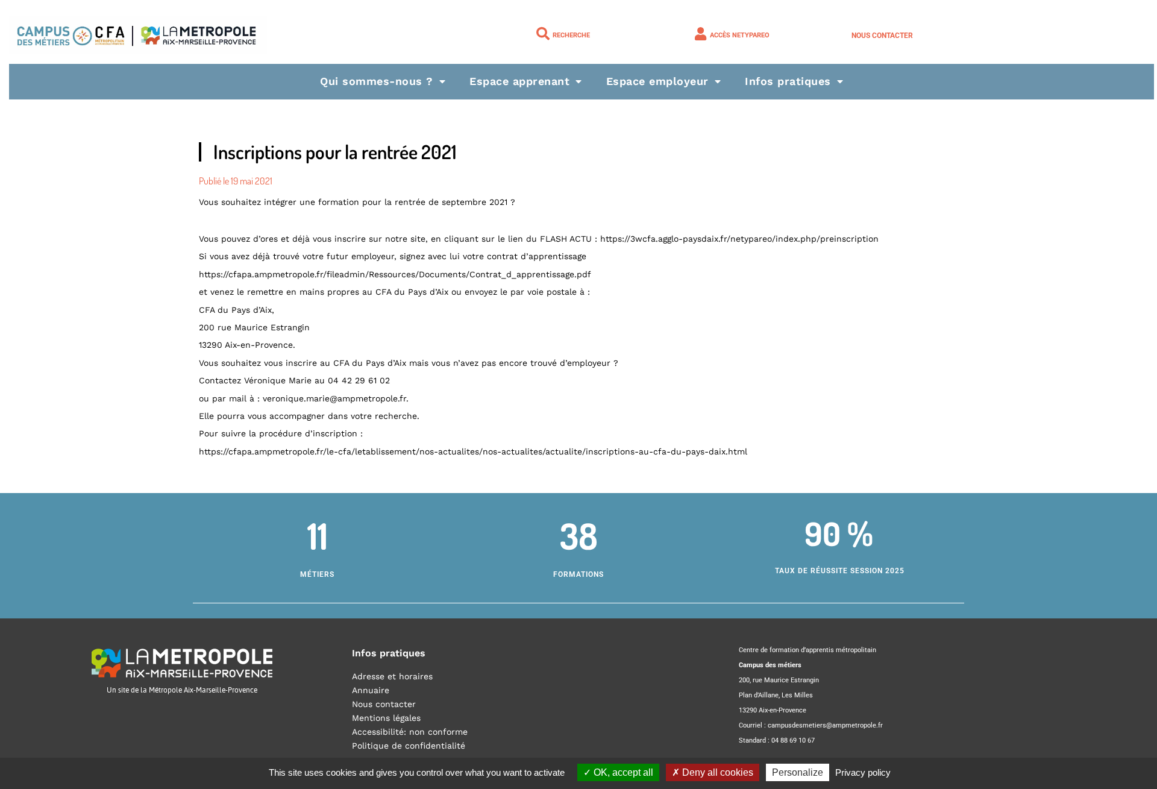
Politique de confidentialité (408, 745)
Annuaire (370, 690)
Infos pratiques (788, 81)
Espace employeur (657, 81)
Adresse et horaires (392, 676)
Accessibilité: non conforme (410, 732)
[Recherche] (543, 33)
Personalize (797, 772)
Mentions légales (386, 718)
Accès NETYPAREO (740, 35)
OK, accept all (622, 772)
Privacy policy (863, 772)
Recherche (571, 35)
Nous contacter (882, 35)
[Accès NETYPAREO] (700, 33)
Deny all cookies (716, 772)
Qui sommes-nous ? (376, 81)
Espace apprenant (519, 81)
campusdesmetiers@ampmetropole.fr (825, 725)
